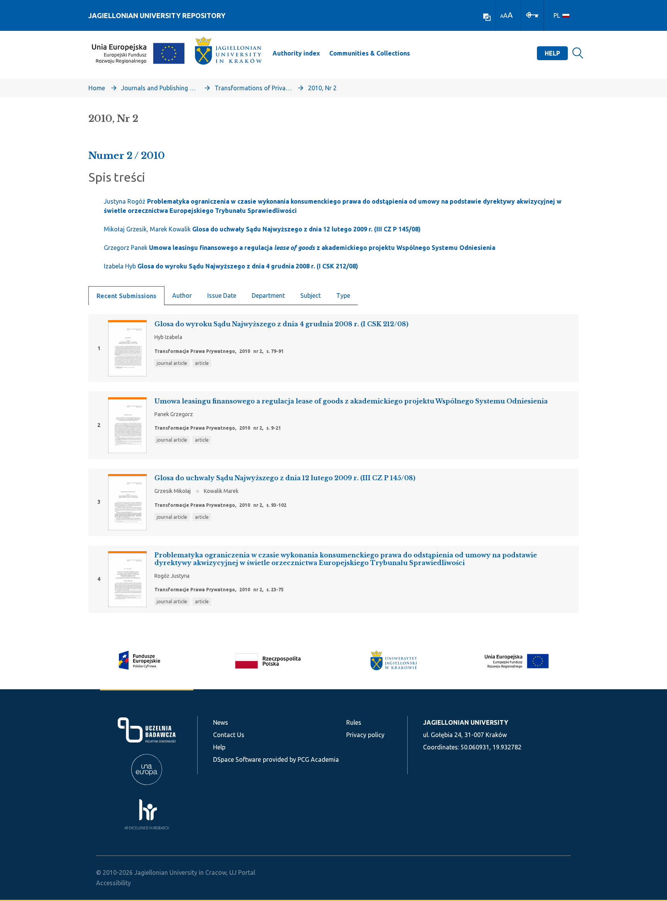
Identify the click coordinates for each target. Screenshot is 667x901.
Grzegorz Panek (299, 247)
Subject (310, 295)
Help (552, 53)
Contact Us (228, 734)
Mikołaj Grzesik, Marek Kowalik (262, 229)
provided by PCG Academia (301, 759)
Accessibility (113, 882)
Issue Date (221, 295)
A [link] (501, 16)
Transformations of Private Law (253, 87)
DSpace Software (237, 759)
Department (268, 295)
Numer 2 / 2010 (126, 155)
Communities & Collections (369, 53)
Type (343, 295)
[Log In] (532, 14)
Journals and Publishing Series (159, 87)
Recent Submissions (126, 295)
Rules (353, 722)
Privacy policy (365, 734)
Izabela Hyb (231, 266)
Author (182, 295)
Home (96, 87)
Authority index (296, 53)
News (220, 722)
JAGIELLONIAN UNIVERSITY (465, 722)
